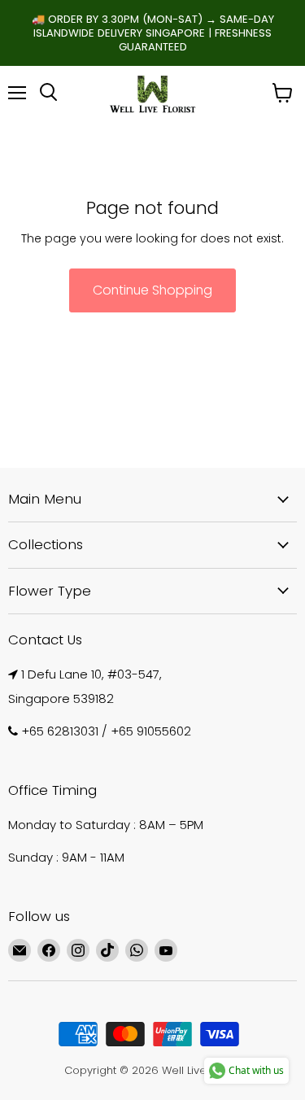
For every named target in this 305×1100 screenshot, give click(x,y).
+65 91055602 (151, 731)
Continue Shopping (152, 290)
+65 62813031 (59, 731)
